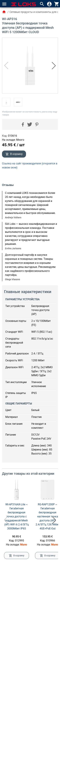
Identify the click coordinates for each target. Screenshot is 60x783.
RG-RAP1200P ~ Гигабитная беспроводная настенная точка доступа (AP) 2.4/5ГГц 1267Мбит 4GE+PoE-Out (48, 516)
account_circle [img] (49, 4)
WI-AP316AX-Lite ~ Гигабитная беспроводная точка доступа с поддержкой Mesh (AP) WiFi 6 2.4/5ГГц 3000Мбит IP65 (16, 516)
